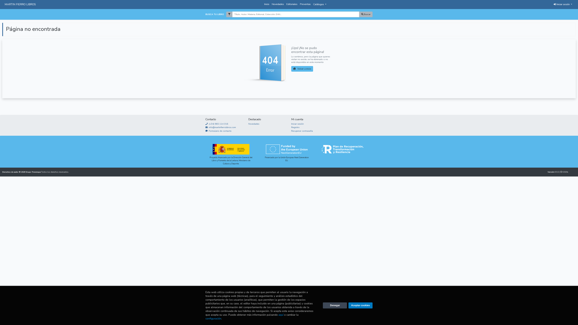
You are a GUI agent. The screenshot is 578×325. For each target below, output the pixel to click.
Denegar (335, 305)
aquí (280, 315)
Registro (295, 127)
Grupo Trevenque (33, 172)
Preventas (305, 4)
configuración (213, 318)
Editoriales (291, 4)
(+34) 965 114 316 (218, 123)
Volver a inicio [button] (304, 68)
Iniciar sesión (297, 123)
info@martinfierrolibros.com (222, 127)
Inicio (266, 4)
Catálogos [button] (319, 4)
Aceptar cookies (360, 305)
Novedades (278, 4)
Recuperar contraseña (302, 130)
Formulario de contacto (220, 130)
